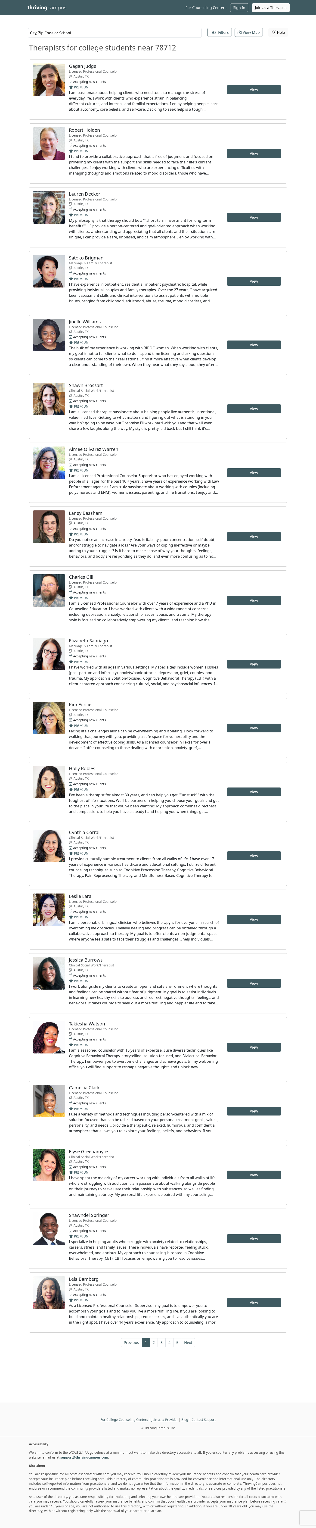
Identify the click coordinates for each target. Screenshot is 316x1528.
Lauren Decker (84, 194)
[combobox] (115, 33)
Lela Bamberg (84, 1279)
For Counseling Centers (206, 7)
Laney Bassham (85, 513)
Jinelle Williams (85, 322)
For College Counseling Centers (124, 1419)
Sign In (239, 7)
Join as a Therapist (271, 7)
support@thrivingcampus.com (84, 1457)
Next (188, 1342)
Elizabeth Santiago (88, 640)
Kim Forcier (81, 704)
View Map (251, 32)
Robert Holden (84, 130)
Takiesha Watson (87, 1024)
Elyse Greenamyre (88, 1151)
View (254, 89)
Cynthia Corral (84, 832)
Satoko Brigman (86, 258)
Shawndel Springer (89, 1215)
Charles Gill (81, 577)
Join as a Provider (165, 1419)
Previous (131, 1342)
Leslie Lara (80, 896)
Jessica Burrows (86, 960)
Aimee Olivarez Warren (93, 449)
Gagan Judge (82, 66)
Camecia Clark (84, 1087)
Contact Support (204, 1419)
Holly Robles (82, 768)
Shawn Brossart (86, 385)
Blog (184, 1419)
